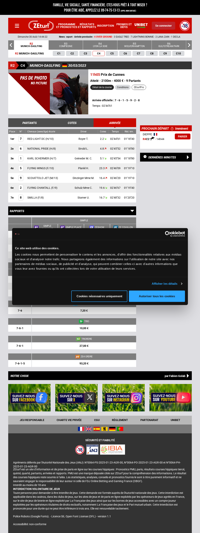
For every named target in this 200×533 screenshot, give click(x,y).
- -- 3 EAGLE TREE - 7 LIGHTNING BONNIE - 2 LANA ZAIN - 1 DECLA (87, 36)
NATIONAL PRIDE (38, 148)
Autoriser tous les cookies (157, 296)
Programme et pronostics (66, 26)
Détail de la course (102, 87)
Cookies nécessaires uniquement (99, 296)
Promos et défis (124, 26)
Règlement (120, 420)
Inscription (105, 25)
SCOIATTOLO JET (38, 178)
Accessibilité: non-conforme (29, 524)
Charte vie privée (69, 420)
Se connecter (163, 25)
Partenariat (149, 420)
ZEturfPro (139, 87)
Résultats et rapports (87, 26)
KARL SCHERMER (38, 158)
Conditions (123, 87)
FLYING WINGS (36, 168)
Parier (182, 136)
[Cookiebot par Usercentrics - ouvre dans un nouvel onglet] (168, 234)
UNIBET (175, 420)
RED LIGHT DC (36, 138)
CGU (97, 420)
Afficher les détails (165, 283)
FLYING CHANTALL (39, 187)
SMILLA (32, 197)
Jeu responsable (32, 420)
